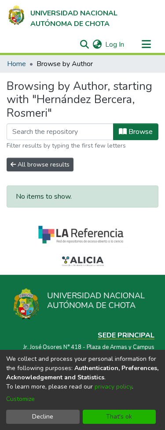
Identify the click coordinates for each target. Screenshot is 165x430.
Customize (20, 399)
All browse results (43, 164)
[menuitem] (97, 44)
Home (16, 64)
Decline (42, 416)
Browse (140, 132)
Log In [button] (115, 44)
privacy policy (113, 386)
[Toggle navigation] (146, 44)
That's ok (119, 416)
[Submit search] (84, 44)
